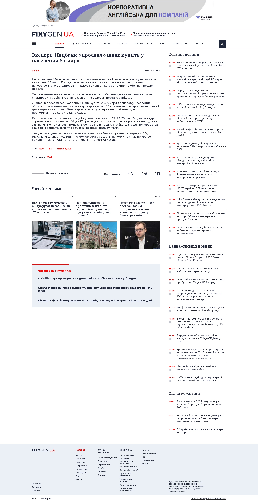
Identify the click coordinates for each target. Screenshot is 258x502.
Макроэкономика (128, 467)
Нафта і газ (81, 469)
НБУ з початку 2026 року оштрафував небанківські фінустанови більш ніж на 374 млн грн (201, 65)
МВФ (41, 149)
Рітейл (101, 468)
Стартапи (80, 462)
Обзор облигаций (129, 470)
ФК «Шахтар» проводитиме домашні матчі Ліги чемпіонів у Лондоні (87, 278)
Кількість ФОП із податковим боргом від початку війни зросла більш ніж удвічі (96, 300)
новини (59, 44)
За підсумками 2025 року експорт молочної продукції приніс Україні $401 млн (199, 404)
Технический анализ (126, 480)
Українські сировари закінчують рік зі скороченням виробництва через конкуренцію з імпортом (200, 418)
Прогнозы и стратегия (125, 474)
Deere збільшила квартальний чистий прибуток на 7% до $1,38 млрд (200, 281)
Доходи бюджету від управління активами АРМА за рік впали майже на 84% (201, 146)
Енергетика (81, 466)
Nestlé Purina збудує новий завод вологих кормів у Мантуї (198, 368)
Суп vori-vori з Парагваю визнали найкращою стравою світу (197, 270)
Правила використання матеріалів (208, 498)
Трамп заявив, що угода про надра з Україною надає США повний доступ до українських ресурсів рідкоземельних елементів (200, 354)
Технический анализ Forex (126, 489)
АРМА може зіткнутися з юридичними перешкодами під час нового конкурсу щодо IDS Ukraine (201, 202)
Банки (79, 479)
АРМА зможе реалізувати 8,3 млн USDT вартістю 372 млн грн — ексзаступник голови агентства (198, 188)
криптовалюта (143, 44)
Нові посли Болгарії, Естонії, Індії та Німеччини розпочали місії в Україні (104, 34)
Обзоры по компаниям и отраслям (126, 461)
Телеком (102, 471)
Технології (81, 459)
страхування (180, 44)
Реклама (36, 487)
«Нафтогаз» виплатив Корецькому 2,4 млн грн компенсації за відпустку (200, 309)
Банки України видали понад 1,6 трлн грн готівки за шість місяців (154, 34)
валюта (122, 44)
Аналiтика (104, 44)
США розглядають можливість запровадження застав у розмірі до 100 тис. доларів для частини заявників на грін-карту (199, 295)
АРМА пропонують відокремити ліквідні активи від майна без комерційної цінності (197, 160)
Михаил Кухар (63, 149)
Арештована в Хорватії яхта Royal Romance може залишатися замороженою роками (198, 174)
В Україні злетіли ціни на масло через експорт (201, 431)
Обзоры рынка (127, 455)
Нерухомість (104, 464)
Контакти (36, 484)
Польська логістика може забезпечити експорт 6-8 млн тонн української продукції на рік (201, 216)
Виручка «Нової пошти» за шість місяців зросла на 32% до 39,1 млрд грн (199, 338)
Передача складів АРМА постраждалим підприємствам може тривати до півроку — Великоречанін (200, 93)
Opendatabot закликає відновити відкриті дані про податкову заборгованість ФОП (95, 289)
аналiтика (126, 450)
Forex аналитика (128, 485)
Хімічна (101, 475)
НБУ (50, 149)
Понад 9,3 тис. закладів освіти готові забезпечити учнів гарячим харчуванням (199, 230)
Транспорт (103, 461)
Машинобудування (107, 458)
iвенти (199, 44)
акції (162, 44)
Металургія (81, 472)
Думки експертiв (81, 44)
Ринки (35, 70)
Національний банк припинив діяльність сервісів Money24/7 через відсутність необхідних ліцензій (199, 79)
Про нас (36, 490)
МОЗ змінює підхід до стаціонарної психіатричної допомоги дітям (199, 379)
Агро (78, 476)
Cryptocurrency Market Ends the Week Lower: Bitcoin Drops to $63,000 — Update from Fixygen (200, 257)
